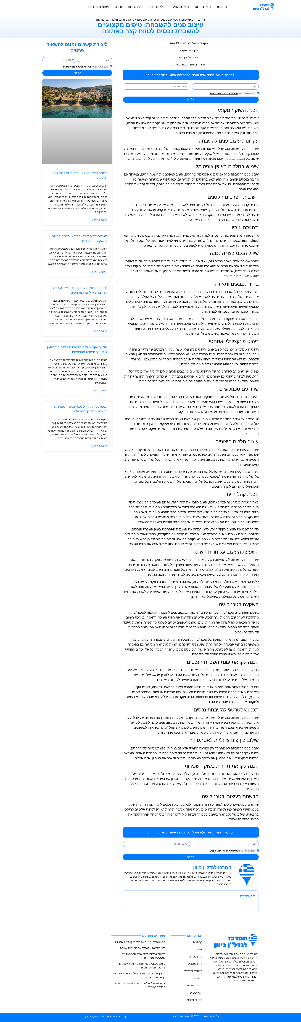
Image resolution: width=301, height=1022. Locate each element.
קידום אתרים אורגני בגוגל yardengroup (106, 1016)
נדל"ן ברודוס (135, 6)
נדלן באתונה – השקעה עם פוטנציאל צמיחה (142, 948)
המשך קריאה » (99, 220)
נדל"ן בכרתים (157, 6)
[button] (127, 896)
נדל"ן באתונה (203, 6)
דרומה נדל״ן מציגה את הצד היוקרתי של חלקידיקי (139, 942)
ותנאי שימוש (69, 66)
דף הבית (222, 6)
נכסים (118, 6)
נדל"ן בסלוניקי (180, 6)
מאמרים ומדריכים (98, 6)
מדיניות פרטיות (83, 66)
